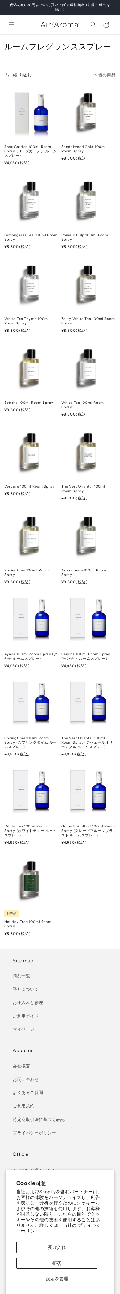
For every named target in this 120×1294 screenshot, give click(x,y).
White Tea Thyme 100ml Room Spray (26, 321)
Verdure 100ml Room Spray (29, 486)
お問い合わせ (26, 1079)
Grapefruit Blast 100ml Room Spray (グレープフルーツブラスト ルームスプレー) (88, 830)
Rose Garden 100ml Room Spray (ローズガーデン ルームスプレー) (30, 151)
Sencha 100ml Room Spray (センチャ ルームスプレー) (86, 656)
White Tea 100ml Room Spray (82, 405)
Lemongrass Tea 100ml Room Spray (31, 237)
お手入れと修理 (28, 1002)
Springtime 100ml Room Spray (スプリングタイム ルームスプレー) (30, 742)
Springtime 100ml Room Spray (26, 572)
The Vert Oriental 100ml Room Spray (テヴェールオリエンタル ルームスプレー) (87, 742)
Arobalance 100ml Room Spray (84, 572)
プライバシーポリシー (34, 1132)
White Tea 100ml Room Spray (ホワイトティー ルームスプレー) (30, 830)
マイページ (24, 1029)
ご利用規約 (24, 1106)
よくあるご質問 (28, 1092)
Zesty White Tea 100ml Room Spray (88, 321)
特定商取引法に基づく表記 (39, 1119)
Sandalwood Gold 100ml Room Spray (83, 149)
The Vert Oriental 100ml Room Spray (83, 488)
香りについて (26, 989)
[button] (11, 24)
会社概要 (21, 1066)
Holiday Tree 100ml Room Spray (28, 924)
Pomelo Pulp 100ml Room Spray (84, 237)
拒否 (56, 1263)
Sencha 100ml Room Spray (29, 403)
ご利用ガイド (26, 1016)
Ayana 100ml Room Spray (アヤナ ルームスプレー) (31, 656)
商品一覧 (21, 975)
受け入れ (57, 1247)
